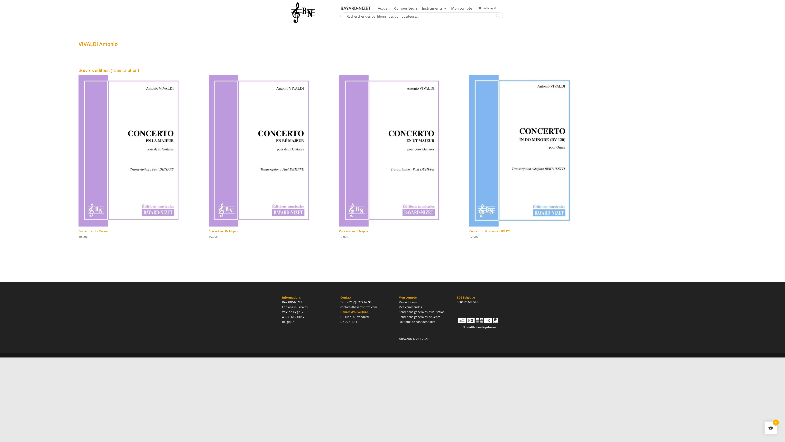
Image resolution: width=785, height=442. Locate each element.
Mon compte (461, 8)
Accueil (384, 8)
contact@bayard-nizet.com (358, 307)
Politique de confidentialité (417, 322)
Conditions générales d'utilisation (422, 312)
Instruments (432, 8)
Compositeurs (405, 8)
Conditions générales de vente (419, 317)
